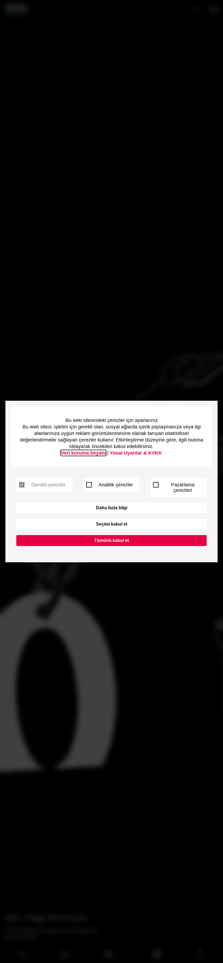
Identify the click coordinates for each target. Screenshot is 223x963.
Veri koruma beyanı (83, 453)
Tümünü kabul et (111, 540)
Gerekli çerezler (48, 484)
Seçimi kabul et (111, 524)
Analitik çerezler (115, 484)
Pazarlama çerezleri (182, 487)
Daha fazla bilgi (111, 507)
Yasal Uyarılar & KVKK (136, 453)
